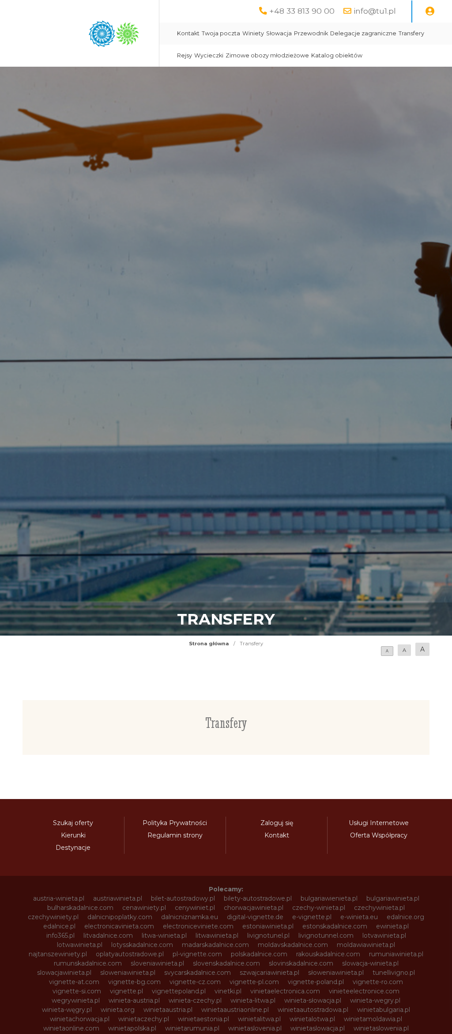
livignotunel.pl (268, 935)
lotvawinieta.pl (384, 935)
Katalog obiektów (336, 55)
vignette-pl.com (254, 982)
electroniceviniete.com (198, 926)
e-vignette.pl (311, 917)
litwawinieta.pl (217, 935)
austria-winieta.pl (58, 898)
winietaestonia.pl (203, 1019)
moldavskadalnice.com (293, 945)
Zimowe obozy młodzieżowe (267, 55)
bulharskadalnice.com (80, 908)
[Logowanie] (430, 11)
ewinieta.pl (392, 926)
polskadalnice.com (259, 954)
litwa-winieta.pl (164, 935)
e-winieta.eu (359, 917)
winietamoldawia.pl (373, 1019)
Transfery (411, 33)
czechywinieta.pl (379, 908)
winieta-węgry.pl (67, 1010)
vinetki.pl (228, 991)
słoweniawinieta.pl (336, 973)
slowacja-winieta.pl (370, 963)
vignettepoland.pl (179, 991)
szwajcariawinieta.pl (269, 973)
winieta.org (118, 1010)
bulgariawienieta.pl (329, 898)
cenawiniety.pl (144, 908)
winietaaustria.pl (167, 1010)
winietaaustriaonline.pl (235, 1010)
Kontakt (188, 33)
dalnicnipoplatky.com (119, 917)
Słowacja (279, 33)
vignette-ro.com (378, 982)
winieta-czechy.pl (195, 1000)
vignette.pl (126, 991)
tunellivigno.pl (394, 973)
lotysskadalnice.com (142, 945)
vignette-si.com (77, 991)
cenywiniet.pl (195, 908)
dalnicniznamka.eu (189, 917)
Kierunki (73, 835)
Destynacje (73, 848)
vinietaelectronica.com (285, 991)
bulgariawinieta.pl (392, 898)
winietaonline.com (71, 1028)
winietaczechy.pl (143, 1019)
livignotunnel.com (326, 935)
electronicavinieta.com (119, 926)
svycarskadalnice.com (197, 973)
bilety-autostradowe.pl (258, 898)
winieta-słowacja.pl (312, 1000)
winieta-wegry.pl (375, 1000)
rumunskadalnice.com (88, 963)
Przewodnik (311, 33)
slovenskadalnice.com (226, 963)
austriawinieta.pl (117, 898)
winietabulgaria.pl (383, 1010)
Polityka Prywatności (175, 823)
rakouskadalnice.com (328, 954)
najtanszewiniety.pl (58, 954)
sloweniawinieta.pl (127, 973)
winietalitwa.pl (259, 1019)
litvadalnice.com (108, 935)
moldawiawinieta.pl (366, 945)
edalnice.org (405, 917)
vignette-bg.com (134, 982)
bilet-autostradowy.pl (183, 898)
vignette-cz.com (195, 982)
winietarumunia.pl (192, 1028)
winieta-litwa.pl (252, 1000)
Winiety (253, 33)
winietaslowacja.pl (317, 1028)
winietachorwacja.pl (79, 1019)
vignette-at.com (74, 982)
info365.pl (60, 935)
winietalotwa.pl (312, 1019)
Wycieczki (208, 55)
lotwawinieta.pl (79, 945)
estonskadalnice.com (334, 926)
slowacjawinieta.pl (64, 973)
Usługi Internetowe (379, 823)
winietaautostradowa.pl (313, 1010)
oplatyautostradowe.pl (130, 954)
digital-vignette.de (255, 917)
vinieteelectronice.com (364, 991)
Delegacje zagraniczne (363, 33)
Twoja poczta (221, 33)
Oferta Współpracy (378, 835)
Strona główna (209, 643)
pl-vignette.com (197, 954)
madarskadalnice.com (215, 945)
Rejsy (184, 55)
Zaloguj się (276, 823)
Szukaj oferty (73, 823)
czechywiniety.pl (53, 917)
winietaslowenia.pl (381, 1028)
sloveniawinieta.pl (157, 963)
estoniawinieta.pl (268, 926)
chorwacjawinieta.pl (253, 908)
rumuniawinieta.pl (396, 954)
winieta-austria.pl (134, 1000)
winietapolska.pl (132, 1028)
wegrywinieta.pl (76, 1000)
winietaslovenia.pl (255, 1028)
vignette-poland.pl (316, 982)
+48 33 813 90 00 (302, 10)
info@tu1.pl (375, 10)
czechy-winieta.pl (318, 908)
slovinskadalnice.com (301, 963)
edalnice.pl (59, 926)
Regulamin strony (175, 835)
